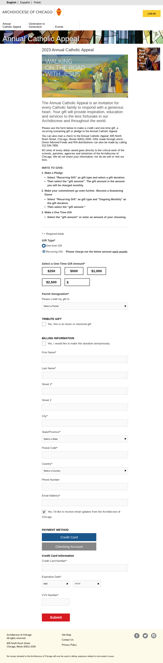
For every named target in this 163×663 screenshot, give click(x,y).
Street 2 (46, 400)
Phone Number (51, 479)
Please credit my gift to (55, 299)
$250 (51, 271)
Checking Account (69, 546)
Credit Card (69, 537)
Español (25, 2)
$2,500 (51, 282)
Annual (12, 25)
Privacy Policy (69, 644)
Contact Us (68, 639)
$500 (74, 271)
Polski (37, 2)
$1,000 (96, 271)
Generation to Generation (37, 25)
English (11, 2)
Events (59, 26)
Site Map (66, 634)
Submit (56, 617)
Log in (152, 13)
